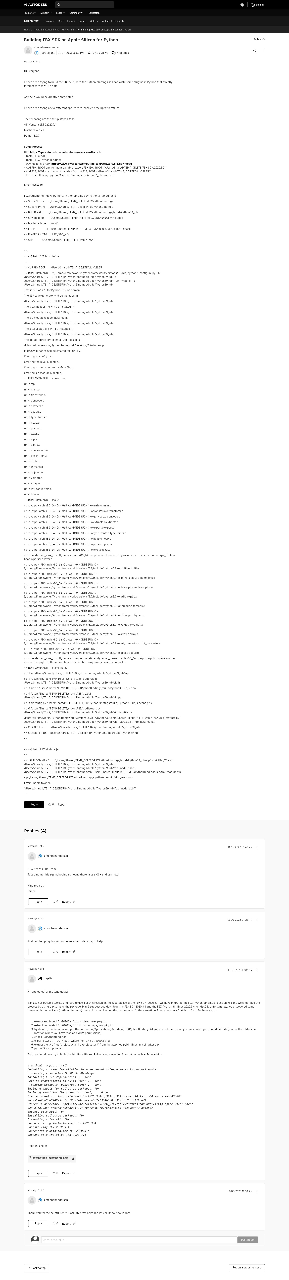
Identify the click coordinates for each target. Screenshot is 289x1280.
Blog (60, 21)
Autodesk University (113, 21)
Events (71, 21)
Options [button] (258, 39)
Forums (48, 21)
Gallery (94, 21)
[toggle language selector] (242, 4)
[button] (264, 50)
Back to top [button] (39, 1268)
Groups (82, 21)
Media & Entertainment (46, 29)
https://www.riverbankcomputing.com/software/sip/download (91, 164)
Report (62, 805)
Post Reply (248, 1240)
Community (31, 21)
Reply (34, 805)
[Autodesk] (35, 4)
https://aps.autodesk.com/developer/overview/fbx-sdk (65, 152)
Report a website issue (246, 1267)
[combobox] (84, 4)
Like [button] (49, 804)
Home (27, 29)
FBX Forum (68, 29)
